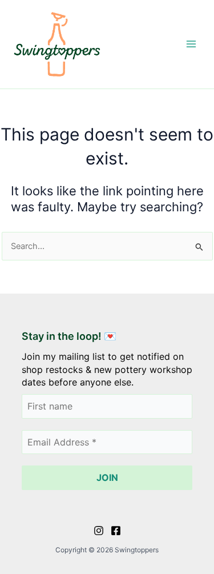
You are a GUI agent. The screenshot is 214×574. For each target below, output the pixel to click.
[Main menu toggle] (191, 44)
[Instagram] (99, 530)
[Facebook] (116, 530)
